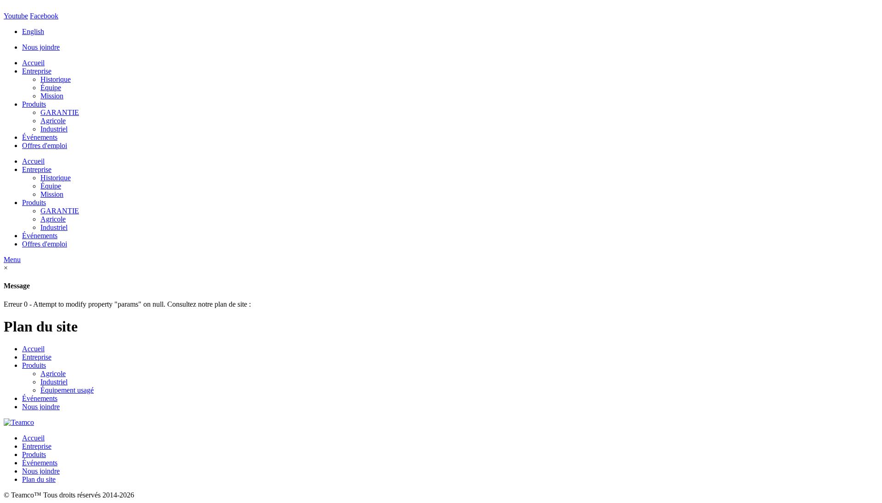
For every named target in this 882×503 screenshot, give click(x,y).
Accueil (33, 63)
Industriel (54, 129)
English (33, 31)
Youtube (16, 16)
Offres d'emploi (44, 145)
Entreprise (36, 71)
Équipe (50, 87)
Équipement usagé (67, 390)
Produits (34, 104)
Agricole (53, 121)
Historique (55, 79)
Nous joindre (41, 47)
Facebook (44, 16)
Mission (51, 96)
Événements (39, 137)
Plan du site (39, 479)
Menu (12, 259)
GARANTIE (59, 112)
